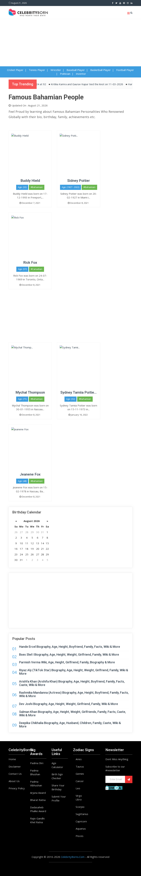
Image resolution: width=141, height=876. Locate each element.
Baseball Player (76, 70)
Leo (78, 788)
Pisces (79, 836)
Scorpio (80, 806)
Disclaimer (15, 766)
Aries (79, 759)
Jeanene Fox (30, 474)
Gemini (80, 773)
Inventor (81, 73)
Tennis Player (37, 70)
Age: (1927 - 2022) (70, 187)
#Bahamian (37, 187)
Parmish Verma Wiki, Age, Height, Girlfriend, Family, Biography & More (67, 662)
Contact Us (15, 773)
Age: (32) (22, 187)
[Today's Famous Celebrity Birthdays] (28, 12)
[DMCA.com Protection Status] (113, 787)
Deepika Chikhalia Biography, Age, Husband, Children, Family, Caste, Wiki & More (70, 724)
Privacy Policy (17, 788)
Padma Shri (36, 763)
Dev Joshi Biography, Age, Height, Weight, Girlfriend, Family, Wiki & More (68, 704)
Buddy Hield (30, 181)
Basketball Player (100, 70)
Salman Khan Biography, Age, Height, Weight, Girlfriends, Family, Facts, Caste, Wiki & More (72, 713)
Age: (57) (22, 269)
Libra (79, 799)
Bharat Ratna (38, 800)
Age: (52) (70, 398)
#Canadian (36, 269)
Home (12, 759)
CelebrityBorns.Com (72, 857)
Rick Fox (30, 262)
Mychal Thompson (30, 392)
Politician (65, 73)
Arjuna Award (38, 792)
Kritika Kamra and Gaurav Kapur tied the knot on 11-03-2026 (80, 84)
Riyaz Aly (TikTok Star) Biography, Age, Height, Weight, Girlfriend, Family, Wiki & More (73, 671)
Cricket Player (15, 70)
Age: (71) (22, 398)
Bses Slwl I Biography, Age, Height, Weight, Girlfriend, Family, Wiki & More (69, 654)
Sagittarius (82, 814)
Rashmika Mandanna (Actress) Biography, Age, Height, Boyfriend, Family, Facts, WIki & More (74, 694)
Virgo (79, 795)
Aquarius (81, 828)
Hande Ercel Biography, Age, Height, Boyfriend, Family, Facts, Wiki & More (69, 646)
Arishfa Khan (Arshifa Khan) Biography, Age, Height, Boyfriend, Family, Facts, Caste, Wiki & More (72, 683)
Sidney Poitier (78, 181)
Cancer (80, 781)
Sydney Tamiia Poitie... (78, 392)
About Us (14, 781)
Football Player (125, 70)
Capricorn (81, 821)
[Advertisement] (70, 44)
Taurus (80, 766)
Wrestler (56, 70)
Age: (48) (22, 481)
